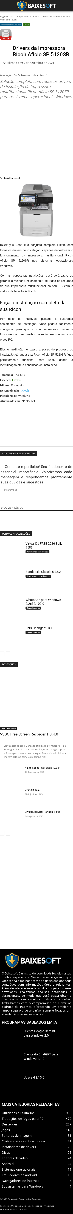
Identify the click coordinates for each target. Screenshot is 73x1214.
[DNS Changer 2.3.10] (11, 636)
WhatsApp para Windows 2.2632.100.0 (43, 602)
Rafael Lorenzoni (12, 178)
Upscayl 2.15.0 (34, 1077)
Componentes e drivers (27, 16)
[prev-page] (2, 654)
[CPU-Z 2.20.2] (11, 797)
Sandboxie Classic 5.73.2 (43, 572)
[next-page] (8, 654)
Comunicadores (33, 608)
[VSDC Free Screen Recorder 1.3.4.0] (36, 701)
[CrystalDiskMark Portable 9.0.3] (11, 819)
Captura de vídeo (8, 728)
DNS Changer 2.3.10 (40, 628)
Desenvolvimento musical (37, 551)
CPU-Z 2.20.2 (32, 789)
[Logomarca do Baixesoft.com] (36, 5)
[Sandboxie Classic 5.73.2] (11, 580)
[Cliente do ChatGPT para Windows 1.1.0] (11, 1061)
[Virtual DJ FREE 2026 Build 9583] (11, 552)
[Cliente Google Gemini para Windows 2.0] (11, 1037)
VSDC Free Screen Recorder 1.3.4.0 (29, 734)
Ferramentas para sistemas (38, 576)
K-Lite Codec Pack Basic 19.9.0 (42, 767)
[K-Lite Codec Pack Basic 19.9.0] (11, 774)
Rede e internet (33, 632)
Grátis (26, 24)
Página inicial (6, 16)
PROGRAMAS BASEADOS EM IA (29, 1022)
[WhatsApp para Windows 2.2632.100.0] (11, 608)
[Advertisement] (36, 138)
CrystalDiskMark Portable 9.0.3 (42, 811)
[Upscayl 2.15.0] (11, 1084)
